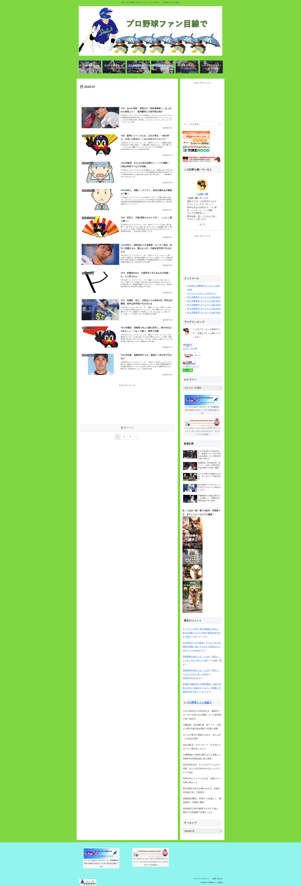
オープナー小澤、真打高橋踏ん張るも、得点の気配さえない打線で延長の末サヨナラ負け (201, 633)
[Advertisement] (127, 96)
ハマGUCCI (195, 650)
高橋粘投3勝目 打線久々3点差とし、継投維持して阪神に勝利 (202, 800)
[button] (220, 124)
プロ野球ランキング (190, 366)
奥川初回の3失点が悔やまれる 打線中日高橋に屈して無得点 (201, 790)
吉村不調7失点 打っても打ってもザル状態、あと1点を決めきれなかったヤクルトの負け (201, 769)
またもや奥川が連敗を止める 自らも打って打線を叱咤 (202, 737)
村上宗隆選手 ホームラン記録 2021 (204, 297)
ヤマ (204, 692)
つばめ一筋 (202, 194)
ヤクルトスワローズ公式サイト (202, 293)
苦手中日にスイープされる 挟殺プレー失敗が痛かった (202, 780)
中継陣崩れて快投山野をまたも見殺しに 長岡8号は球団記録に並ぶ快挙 (202, 757)
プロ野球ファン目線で (199, 702)
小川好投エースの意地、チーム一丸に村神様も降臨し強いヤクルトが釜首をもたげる (201, 647)
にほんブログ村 (189, 348)
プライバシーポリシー (201, 879)
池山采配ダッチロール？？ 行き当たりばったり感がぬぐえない (202, 747)
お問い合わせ (217, 879)
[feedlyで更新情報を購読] (200, 224)
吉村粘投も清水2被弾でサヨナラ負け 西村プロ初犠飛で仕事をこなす (201, 810)
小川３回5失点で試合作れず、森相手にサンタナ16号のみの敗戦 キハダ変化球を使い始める (202, 715)
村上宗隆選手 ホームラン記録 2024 (204, 309)
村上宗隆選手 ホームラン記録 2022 (204, 301)
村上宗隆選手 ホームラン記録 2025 (204, 312)
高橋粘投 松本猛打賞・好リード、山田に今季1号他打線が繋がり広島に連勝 (202, 727)
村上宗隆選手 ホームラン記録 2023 (204, 305)
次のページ (127, 427)
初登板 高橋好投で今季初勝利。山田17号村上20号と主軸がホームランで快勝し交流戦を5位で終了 (201, 688)
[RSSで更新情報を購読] (203, 224)
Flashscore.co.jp (190, 678)
